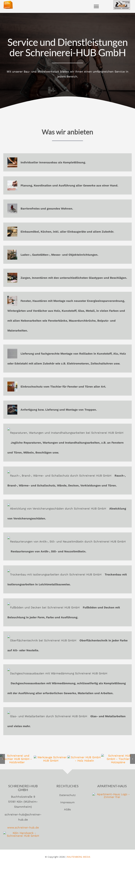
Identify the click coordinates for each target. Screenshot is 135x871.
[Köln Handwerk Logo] (23, 833)
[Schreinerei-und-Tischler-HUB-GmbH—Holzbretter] (17, 755)
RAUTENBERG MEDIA (78, 857)
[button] (2, 759)
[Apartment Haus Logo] (112, 794)
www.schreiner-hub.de (23, 827)
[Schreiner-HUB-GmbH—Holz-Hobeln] (84, 757)
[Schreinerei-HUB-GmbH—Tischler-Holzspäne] (118, 755)
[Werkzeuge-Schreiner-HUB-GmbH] (51, 757)
